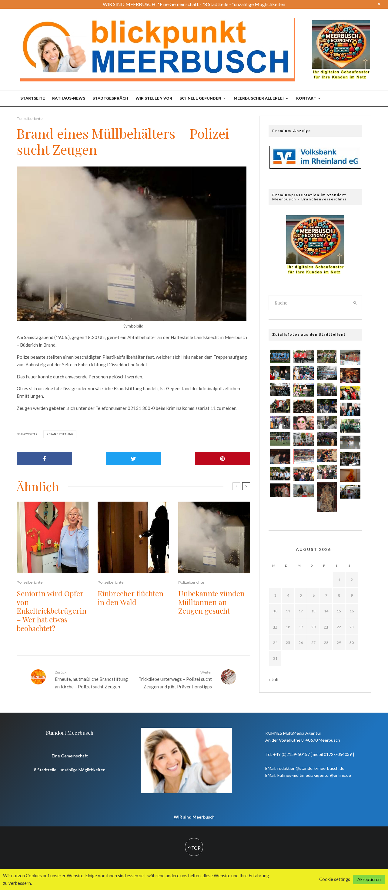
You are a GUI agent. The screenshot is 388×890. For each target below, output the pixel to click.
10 (275, 611)
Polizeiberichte (29, 118)
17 (275, 627)
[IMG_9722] (303, 439)
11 (288, 611)
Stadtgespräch (110, 98)
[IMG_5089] (350, 442)
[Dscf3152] (280, 456)
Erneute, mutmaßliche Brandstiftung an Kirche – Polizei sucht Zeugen (91, 679)
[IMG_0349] (303, 490)
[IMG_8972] (327, 373)
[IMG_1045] (303, 356)
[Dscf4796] (303, 456)
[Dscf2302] (350, 375)
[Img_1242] (280, 372)
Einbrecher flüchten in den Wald (130, 598)
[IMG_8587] (303, 423)
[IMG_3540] (350, 393)
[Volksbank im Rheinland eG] (315, 167)
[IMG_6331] (327, 472)
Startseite (32, 98)
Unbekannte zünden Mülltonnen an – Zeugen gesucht (211, 602)
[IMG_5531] (303, 373)
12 (301, 611)
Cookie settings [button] (334, 879)
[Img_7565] (280, 490)
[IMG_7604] (327, 439)
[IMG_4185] (350, 459)
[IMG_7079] (327, 406)
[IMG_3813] (327, 497)
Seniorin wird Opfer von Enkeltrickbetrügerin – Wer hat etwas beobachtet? (51, 611)
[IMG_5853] (303, 390)
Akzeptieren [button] (369, 879)
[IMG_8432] (280, 474)
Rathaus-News (68, 98)
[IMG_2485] (280, 389)
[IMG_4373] (280, 439)
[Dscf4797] (350, 357)
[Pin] (222, 458)
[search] (355, 302)
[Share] (44, 458)
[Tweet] (133, 458)
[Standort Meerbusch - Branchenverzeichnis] (341, 23)
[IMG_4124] (350, 426)
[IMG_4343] (350, 492)
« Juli (273, 679)
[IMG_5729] (303, 474)
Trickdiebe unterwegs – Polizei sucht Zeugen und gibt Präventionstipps (175, 679)
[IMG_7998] (350, 409)
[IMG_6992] (327, 422)
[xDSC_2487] (327, 455)
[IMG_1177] (327, 356)
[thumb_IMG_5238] (303, 406)
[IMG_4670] (350, 475)
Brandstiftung (60, 434)
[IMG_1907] (280, 356)
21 (326, 627)
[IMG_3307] (280, 406)
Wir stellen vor (153, 98)
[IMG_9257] (327, 389)
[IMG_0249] (280, 422)
